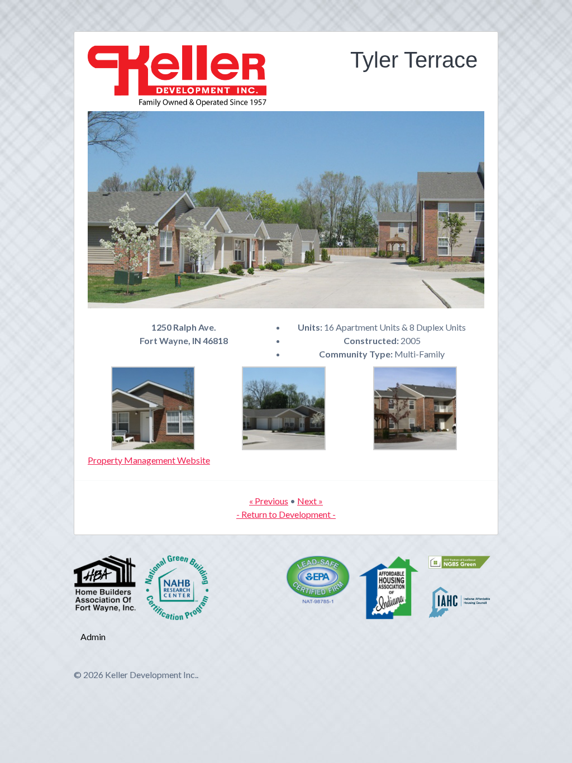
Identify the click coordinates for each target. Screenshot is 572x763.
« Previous (268, 500)
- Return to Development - (286, 514)
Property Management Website (149, 460)
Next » (310, 500)
